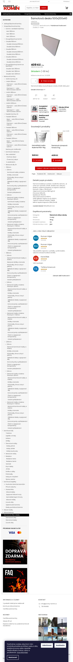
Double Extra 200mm (14, 62)
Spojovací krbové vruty (13, 494)
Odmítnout (47, 645)
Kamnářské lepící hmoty (14, 497)
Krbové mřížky (11, 500)
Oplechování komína (13, 505)
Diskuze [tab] (59, 174)
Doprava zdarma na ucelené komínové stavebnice (16, 625)
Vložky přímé (10, 446)
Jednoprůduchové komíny (12, 24)
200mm (9, 342)
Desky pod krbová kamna (14, 507)
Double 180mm (11, 49)
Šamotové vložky (11, 443)
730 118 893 (45, 606)
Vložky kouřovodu (12, 451)
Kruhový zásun (11, 157)
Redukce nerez (11, 459)
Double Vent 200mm (13, 74)
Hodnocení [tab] (51, 174)
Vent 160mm (10, 31)
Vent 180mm (10, 34)
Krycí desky (9, 466)
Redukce (9, 456)
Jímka (8, 469)
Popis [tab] (33, 174)
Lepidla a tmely (11, 436)
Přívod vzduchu (11, 487)
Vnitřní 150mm (11, 81)
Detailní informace (37, 90)
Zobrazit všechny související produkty (51, 168)
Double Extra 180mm (13, 54)
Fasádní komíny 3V (12, 114)
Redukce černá (11, 461)
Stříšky (8, 441)
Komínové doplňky (10, 482)
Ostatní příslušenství (14, 192)
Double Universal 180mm (15, 52)
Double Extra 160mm (13, 47)
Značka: (38, 27)
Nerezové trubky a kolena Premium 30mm (15, 198)
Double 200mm (11, 57)
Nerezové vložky (11, 454)
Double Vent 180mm (13, 71)
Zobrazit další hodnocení (61, 276)
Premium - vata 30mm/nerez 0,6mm (17, 85)
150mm (8, 167)
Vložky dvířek (10, 448)
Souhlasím (60, 645)
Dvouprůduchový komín (14, 39)
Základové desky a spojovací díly (16, 182)
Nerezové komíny (9, 76)
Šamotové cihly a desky (12, 515)
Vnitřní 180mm (11, 92)
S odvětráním (10, 162)
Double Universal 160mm (15, 44)
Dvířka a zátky (10, 471)
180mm (8, 253)
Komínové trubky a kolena (16, 172)
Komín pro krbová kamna (11, 606)
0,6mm (9, 195)
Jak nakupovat (35, 1)
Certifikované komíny (10, 609)
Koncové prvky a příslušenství (17, 186)
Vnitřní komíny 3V (11, 79)
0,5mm (9, 170)
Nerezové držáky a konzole (16, 262)
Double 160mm (11, 41)
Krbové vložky (8, 510)
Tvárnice (9, 433)
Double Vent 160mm (13, 69)
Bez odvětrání (10, 154)
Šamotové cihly (11, 518)
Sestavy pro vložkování (13, 149)
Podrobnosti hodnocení (58, 26)
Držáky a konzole (12, 175)
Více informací (22, 652)
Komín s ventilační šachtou (15, 29)
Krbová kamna (8, 512)
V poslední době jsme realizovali (13, 603)
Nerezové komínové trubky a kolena (17, 229)
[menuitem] (11, 13)
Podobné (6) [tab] (41, 174)
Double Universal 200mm (15, 59)
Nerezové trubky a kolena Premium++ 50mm (15, 225)
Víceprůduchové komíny (12, 26)
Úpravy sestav (10, 479)
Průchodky (9, 474)
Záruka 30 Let (7, 621)
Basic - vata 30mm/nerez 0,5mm (15, 120)
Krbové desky (10, 492)
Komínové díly (8, 431)
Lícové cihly (9, 502)
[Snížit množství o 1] (38, 82)
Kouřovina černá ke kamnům (15, 484)
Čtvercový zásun (12, 159)
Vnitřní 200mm (11, 103)
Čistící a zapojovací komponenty (13, 189)
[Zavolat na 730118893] (6, 1)
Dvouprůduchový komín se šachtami (15, 65)
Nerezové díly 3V (11, 165)
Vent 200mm (10, 36)
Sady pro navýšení (12, 477)
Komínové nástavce (12, 152)
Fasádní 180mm (11, 127)
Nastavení (13, 657)
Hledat (43, 8)
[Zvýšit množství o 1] (38, 80)
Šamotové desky (11, 520)
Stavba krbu (10, 489)
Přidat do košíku (48, 81)
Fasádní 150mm (11, 117)
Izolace (8, 438)
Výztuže (8, 464)
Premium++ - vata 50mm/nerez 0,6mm (14, 89)
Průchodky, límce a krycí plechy (15, 178)
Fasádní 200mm (11, 138)
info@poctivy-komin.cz (49, 604)
